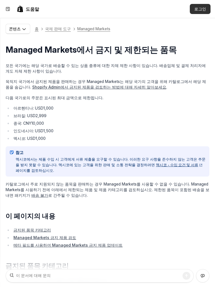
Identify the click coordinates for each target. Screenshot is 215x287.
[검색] (186, 276)
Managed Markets (93, 28)
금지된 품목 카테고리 (32, 230)
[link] (28, 9)
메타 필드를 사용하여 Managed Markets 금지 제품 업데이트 (68, 245)
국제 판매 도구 (58, 28)
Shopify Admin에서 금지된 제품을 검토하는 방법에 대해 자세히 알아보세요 (99, 87)
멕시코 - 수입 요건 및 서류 (177, 165)
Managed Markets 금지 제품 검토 (44, 237)
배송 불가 (39, 195)
